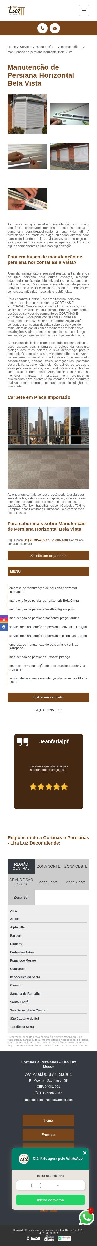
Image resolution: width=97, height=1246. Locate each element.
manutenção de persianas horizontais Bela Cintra (44, 600)
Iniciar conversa (50, 1200)
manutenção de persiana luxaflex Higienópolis (42, 609)
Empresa (48, 1135)
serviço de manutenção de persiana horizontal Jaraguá (48, 627)
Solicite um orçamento (48, 555)
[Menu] (84, 10)
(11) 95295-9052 (36, 540)
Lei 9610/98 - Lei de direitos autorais (66, 1045)
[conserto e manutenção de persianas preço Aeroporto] (27, 156)
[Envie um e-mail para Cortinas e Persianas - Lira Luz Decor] (55, 28)
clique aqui (60, 540)
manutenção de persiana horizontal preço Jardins (44, 618)
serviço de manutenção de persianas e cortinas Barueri (48, 636)
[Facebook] (4, 627)
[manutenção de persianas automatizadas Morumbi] (70, 114)
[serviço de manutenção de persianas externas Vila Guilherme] (70, 156)
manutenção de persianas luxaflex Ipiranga (39, 657)
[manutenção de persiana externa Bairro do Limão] (27, 114)
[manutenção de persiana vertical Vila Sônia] (27, 199)
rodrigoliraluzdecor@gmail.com (50, 1100)
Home (48, 1120)
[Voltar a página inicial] (16, 10)
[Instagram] (4, 619)
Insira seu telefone (50, 1176)
